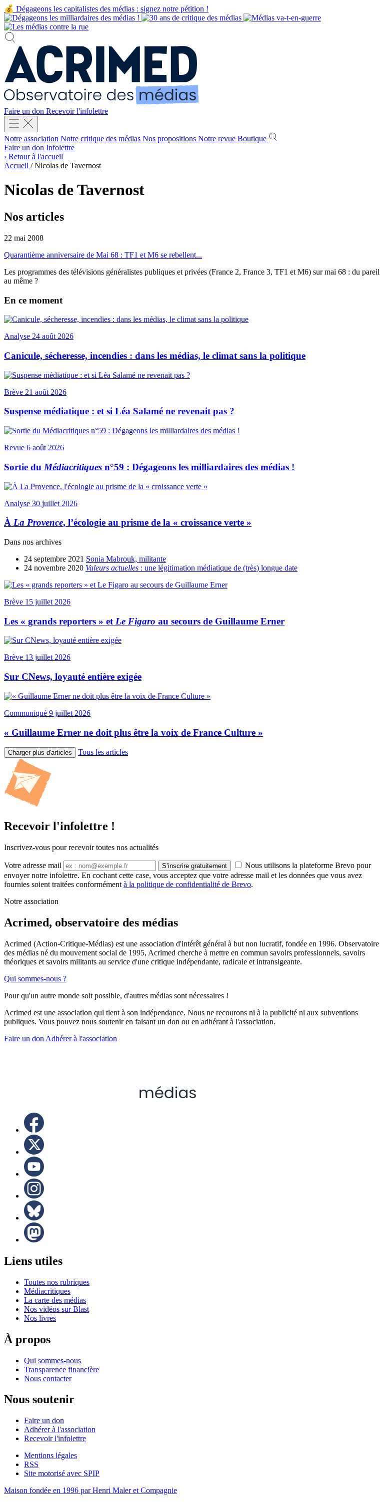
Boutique (253, 138)
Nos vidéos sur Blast (56, 1309)
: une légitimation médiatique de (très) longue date (192, 568)
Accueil (16, 165)
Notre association (32, 138)
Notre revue (218, 138)
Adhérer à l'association (81, 1038)
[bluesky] (34, 1217)
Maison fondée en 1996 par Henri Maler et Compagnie (90, 1490)
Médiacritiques (47, 1291)
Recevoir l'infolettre (77, 111)
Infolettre (60, 147)
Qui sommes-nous (52, 1360)
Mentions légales (50, 1455)
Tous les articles (103, 752)
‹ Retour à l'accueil (33, 156)
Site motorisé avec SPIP (62, 1473)
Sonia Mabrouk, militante (126, 559)
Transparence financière (61, 1369)
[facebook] (34, 1130)
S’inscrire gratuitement (194, 866)
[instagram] (34, 1196)
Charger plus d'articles (40, 752)
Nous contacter (48, 1378)
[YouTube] (34, 1174)
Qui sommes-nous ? (35, 978)
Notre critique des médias (101, 138)
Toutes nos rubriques (57, 1282)
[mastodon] (34, 1239)
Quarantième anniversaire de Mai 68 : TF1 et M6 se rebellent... (103, 255)
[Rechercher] (10, 40)
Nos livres (40, 1318)
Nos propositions (170, 138)
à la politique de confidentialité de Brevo (187, 884)
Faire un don (25, 111)
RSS (31, 1464)
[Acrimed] (101, 102)
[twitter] (34, 1152)
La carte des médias (55, 1300)
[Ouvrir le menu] (21, 124)
